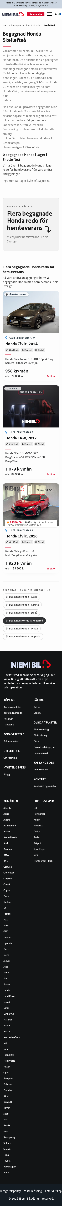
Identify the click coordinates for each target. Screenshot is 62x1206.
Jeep (5, 966)
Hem (5, 25)
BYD (5, 860)
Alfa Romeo (9, 825)
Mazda (6, 1031)
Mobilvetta (9, 1060)
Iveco (6, 955)
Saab (6, 1113)
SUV (36, 855)
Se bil (50, 376)
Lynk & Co (8, 1013)
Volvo (6, 1172)
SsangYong (9, 1137)
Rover (6, 1107)
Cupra (6, 890)
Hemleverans (41, 753)
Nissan (6, 1066)
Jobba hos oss (41, 769)
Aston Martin (10, 837)
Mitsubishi (8, 1054)
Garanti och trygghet (44, 747)
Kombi (37, 819)
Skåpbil (37, 843)
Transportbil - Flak (43, 860)
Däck (36, 741)
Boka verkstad (10, 741)
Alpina (6, 831)
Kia (5, 978)
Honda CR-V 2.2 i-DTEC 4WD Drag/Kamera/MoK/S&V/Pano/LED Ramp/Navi (25, 457)
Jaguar (6, 960)
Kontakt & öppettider (45, 786)
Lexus (6, 1002)
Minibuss (38, 825)
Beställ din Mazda (12, 712)
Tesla (6, 1154)
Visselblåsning (33, 1191)
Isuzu (6, 949)
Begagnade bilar (20, 25)
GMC (5, 931)
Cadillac (7, 866)
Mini (5, 1049)
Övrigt (37, 831)
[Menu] (49, 14)
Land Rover (9, 996)
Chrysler (7, 878)
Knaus (6, 984)
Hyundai (7, 943)
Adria (6, 813)
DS (5, 907)
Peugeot (8, 1078)
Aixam (6, 819)
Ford (5, 925)
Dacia (6, 896)
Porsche (7, 1090)
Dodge (7, 902)
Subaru (7, 1143)
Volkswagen (9, 1166)
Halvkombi (39, 813)
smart (6, 1131)
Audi (5, 843)
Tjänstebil (8, 724)
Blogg (6, 774)
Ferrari (7, 913)
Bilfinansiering (41, 729)
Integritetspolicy (10, 1191)
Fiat (5, 919)
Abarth (7, 808)
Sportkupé (39, 849)
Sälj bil (37, 712)
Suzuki (7, 1149)
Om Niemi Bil (10, 757)
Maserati (7, 1019)
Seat (5, 1119)
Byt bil (37, 707)
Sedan (37, 837)
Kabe (6, 972)
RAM (5, 1096)
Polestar (7, 1084)
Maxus (6, 1025)
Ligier (6, 1007)
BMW (6, 855)
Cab (36, 808)
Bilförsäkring (40, 735)
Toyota (7, 1160)
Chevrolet (8, 872)
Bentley (7, 849)
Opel (6, 1072)
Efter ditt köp (53, 1191)
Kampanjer (36, 14)
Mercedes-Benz (11, 1037)
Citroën (7, 884)
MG (5, 1043)
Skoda (6, 1125)
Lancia (6, 990)
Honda (36, 25)
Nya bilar (8, 718)
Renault (7, 1102)
